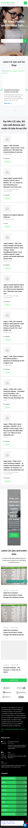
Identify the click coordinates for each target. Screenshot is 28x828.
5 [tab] (17, 110)
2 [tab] (10, 110)
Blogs (9, 741)
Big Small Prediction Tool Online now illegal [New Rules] (17, 757)
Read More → (8, 103)
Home (2, 729)
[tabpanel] (14, 88)
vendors (17, 741)
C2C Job (4, 786)
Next (26, 90)
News (3, 802)
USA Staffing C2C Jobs (8, 2)
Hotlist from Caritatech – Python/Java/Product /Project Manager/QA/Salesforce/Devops (13, 595)
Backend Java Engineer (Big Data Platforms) (13, 216)
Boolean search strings (12, 729)
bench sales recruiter (8, 778)
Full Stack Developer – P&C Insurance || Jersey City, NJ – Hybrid (12, 670)
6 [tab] (19, 110)
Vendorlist (12, 741)
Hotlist (4, 790)
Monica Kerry (6, 590)
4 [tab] (15, 110)
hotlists (4, 794)
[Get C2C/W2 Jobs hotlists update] (25, 581)
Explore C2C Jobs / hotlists (14, 535)
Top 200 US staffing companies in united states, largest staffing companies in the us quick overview (13, 766)
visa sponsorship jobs (8, 814)
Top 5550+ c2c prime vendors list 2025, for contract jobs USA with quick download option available (17, 747)
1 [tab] (8, 110)
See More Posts (14, 680)
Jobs (3, 798)
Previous (1, 90)
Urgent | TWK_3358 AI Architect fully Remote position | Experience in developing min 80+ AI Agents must (13, 360)
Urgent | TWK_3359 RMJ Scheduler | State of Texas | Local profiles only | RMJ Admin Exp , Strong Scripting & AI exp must (13, 149)
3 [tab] (13, 110)
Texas (6, 223)
